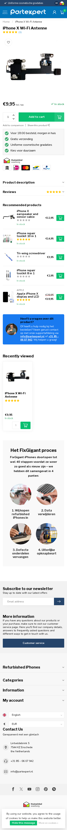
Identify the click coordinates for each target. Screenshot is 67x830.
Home (6, 22)
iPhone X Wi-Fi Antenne (28, 22)
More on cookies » (48, 822)
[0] (62, 12)
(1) (20, 32)
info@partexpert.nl (32, 336)
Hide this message (23, 823)
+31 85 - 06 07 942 (22, 761)
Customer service (33, 643)
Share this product (37, 125)
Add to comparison (13, 125)
